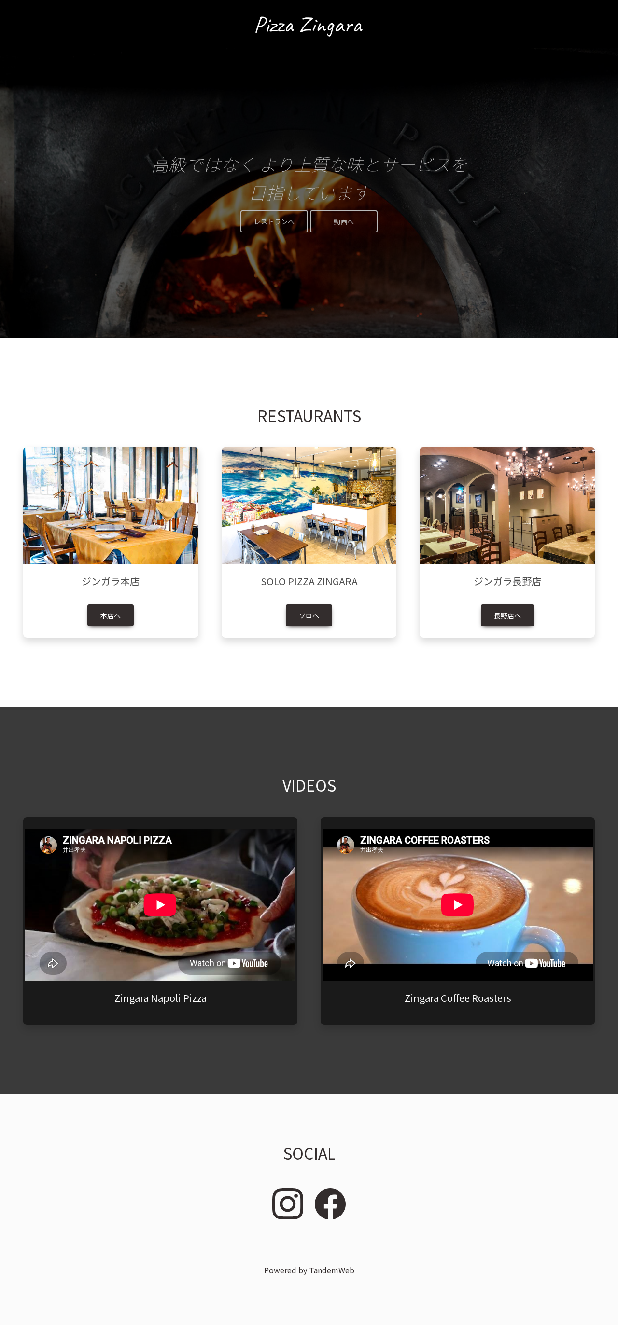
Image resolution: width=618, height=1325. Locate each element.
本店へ (110, 615)
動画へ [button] (344, 221)
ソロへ (309, 615)
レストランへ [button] (274, 221)
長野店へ (507, 615)
